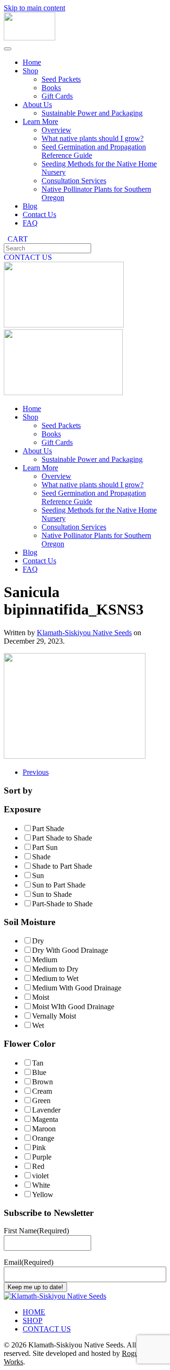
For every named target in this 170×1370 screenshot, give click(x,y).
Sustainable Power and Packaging (92, 113)
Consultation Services (74, 181)
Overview (56, 130)
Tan (37, 1063)
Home (32, 62)
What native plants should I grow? (93, 138)
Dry (38, 941)
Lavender (46, 1110)
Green (41, 1101)
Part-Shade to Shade (62, 904)
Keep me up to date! (35, 1287)
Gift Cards (57, 96)
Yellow (42, 1195)
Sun (38, 876)
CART (16, 239)
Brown (42, 1082)
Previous (36, 772)
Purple (41, 1157)
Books (51, 88)
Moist (40, 997)
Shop (30, 71)
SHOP (32, 1320)
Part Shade (48, 829)
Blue (39, 1072)
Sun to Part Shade (58, 885)
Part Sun (45, 847)
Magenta (45, 1119)
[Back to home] (29, 38)
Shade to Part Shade (62, 866)
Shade (41, 857)
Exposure (22, 809)
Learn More (40, 121)
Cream (42, 1091)
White (41, 1185)
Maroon (44, 1129)
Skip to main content (34, 8)
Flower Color (29, 1044)
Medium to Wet (55, 978)
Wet (38, 1025)
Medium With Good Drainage (76, 988)
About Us (37, 105)
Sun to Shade (52, 894)
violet (40, 1176)
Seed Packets (61, 79)
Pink (39, 1148)
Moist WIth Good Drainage (73, 1007)
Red (38, 1166)
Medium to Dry (55, 969)
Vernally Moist (54, 1016)
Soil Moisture (29, 922)
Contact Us (39, 214)
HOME (34, 1312)
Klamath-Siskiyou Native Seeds (84, 633)
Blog (30, 206)
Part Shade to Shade (62, 838)
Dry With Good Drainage (70, 950)
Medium (44, 960)
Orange (43, 1138)
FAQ (30, 223)
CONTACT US (28, 257)
